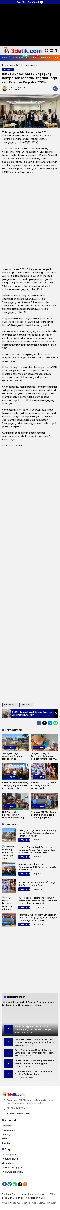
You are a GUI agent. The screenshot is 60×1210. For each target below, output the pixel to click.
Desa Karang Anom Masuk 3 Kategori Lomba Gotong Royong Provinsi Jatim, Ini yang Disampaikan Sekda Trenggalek (34, 1051)
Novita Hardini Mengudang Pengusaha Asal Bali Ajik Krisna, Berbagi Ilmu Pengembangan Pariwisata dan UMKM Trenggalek (34, 1062)
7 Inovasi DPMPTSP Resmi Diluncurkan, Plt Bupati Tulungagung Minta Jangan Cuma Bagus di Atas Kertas (43, 815)
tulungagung (11, 1158)
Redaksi (12, 88)
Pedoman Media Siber (13, 1197)
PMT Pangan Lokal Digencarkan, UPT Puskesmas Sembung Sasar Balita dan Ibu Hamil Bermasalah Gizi (13, 815)
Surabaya (6, 1134)
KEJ (51, 1194)
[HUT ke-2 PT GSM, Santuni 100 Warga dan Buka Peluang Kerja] (44, 771)
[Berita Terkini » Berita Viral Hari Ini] (22, 50)
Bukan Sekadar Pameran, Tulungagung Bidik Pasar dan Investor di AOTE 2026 (15, 786)
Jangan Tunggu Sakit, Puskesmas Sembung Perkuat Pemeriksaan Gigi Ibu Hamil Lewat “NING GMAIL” (44, 756)
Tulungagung (8, 69)
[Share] (55, 88)
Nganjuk (6, 1143)
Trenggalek (7, 1125)
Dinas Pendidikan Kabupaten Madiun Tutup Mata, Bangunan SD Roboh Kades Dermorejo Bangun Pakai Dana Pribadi (35, 1041)
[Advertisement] (30, 575)
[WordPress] (9, 1184)
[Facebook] (39, 723)
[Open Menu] (51, 50)
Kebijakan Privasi (36, 1197)
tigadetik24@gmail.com (18, 1113)
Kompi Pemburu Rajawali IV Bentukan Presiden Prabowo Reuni (34, 1073)
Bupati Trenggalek (14, 1167)
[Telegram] (50, 723)
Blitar (4, 1138)
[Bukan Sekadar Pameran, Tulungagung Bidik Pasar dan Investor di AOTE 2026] (15, 771)
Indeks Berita (27, 1194)
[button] (46, 50)
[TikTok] (20, 1184)
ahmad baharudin (14, 1172)
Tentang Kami (9, 1194)
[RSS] (25, 1184)
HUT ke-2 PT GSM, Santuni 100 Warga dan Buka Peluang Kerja (44, 786)
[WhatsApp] (55, 723)
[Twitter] (44, 723)
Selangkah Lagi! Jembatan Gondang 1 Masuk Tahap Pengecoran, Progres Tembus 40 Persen (13, 756)
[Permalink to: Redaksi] (5, 88)
